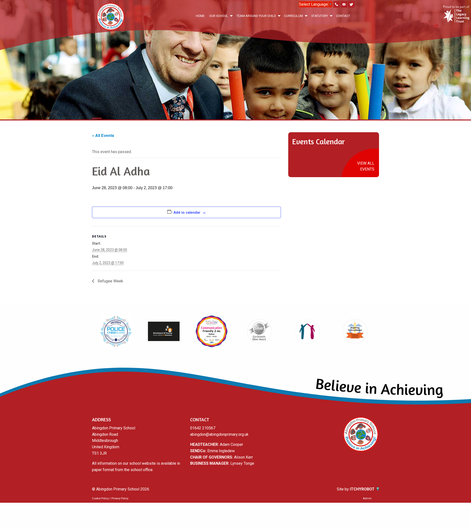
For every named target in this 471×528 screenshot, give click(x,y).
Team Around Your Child (256, 16)
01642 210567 (202, 428)
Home (200, 16)
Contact (343, 16)
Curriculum (293, 16)
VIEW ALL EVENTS (365, 166)
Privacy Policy (119, 498)
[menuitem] (200, 16)
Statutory (319, 16)
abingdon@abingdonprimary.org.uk (219, 434)
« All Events (103, 135)
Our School (218, 16)
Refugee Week (110, 281)
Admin (367, 498)
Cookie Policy (100, 498)
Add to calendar (186, 212)
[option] (116, 331)
